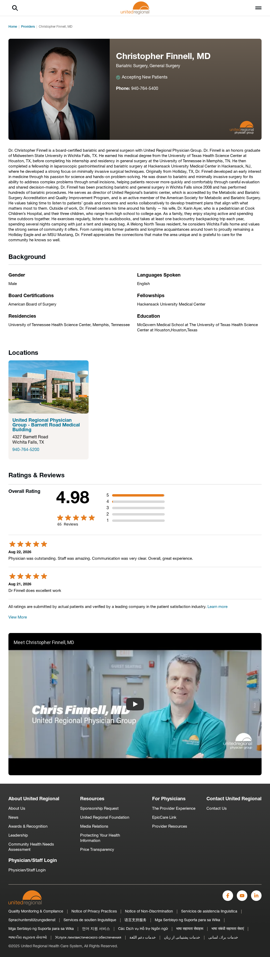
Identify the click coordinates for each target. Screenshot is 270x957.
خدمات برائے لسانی (223, 938)
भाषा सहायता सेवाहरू (189, 929)
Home (12, 26)
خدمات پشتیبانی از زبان (182, 938)
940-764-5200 (25, 450)
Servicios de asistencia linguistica (209, 912)
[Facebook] (228, 895)
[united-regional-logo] (25, 897)
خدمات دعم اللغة (142, 938)
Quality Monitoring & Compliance (35, 912)
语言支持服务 (135, 920)
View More (17, 618)
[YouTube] (242, 895)
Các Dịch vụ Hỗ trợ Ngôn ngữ (143, 929)
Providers (28, 26)
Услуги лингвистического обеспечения (88, 938)
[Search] (15, 7)
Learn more (218, 607)
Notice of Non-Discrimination (149, 912)
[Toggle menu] (258, 8)
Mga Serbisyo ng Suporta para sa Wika (187, 920)
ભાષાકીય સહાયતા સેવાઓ (27, 938)
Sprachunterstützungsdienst (31, 920)
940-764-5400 (144, 89)
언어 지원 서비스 (96, 929)
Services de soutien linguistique (90, 920)
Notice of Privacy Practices (94, 912)
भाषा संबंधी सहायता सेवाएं (227, 929)
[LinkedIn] (256, 895)
